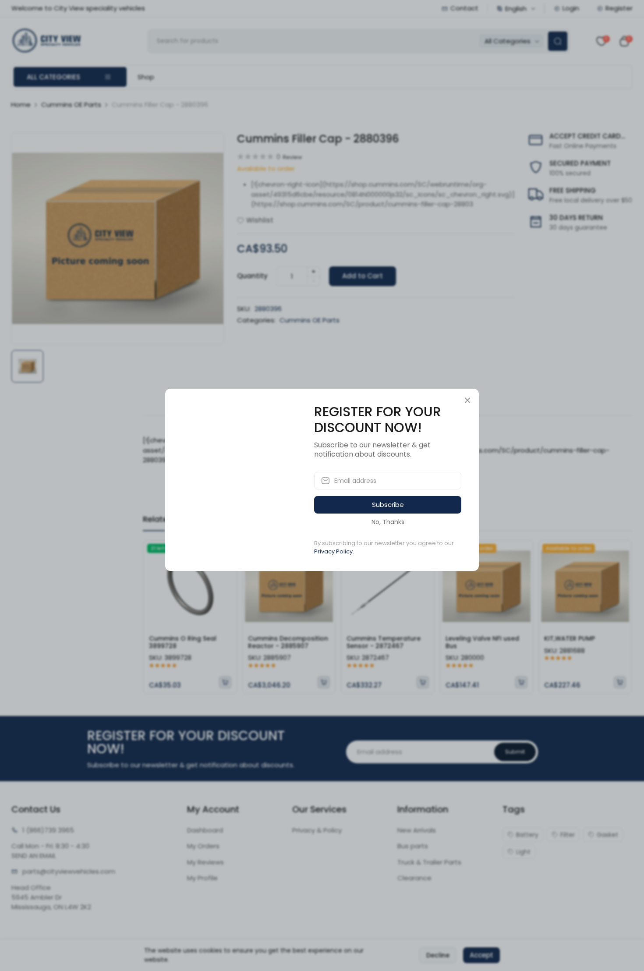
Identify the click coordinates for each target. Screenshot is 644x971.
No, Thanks (388, 521)
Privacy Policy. (334, 551)
